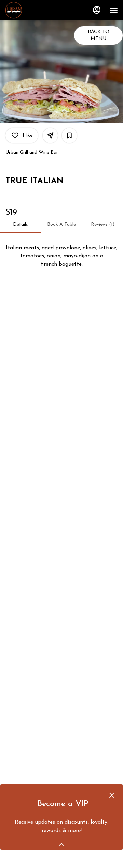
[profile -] (97, 10)
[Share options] (50, 135)
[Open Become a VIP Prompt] (61, 844)
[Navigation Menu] (113, 10)
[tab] (20, 225)
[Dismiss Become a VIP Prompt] (112, 795)
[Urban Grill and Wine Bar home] (36, 10)
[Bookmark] (69, 135)
